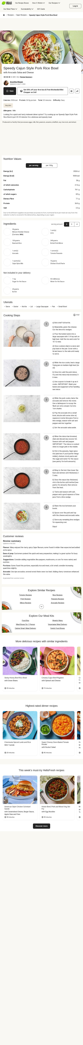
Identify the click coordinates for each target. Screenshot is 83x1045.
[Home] (4, 15)
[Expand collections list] (41, 606)
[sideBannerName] (41, 139)
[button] (41, 224)
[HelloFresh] (7, 3)
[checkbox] (4, 77)
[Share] (77, 91)
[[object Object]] (71, 91)
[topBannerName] (41, 24)
